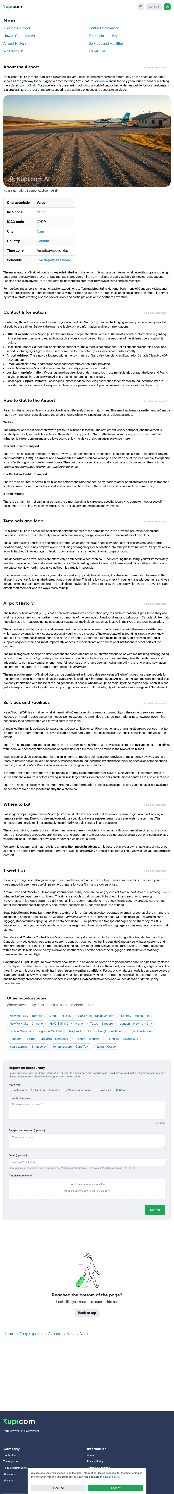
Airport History (14, 43)
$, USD (154, 7)
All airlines (9, 1474)
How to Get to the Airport (22, 36)
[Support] (141, 6)
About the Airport (16, 28)
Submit (155, 1210)
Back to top (87, 1313)
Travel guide (10, 1461)
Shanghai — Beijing (22, 1039)
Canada (102, 81)
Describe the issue (20, 1098)
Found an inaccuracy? (155, 67)
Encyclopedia (31, 1333)
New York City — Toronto (26, 1016)
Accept (116, 1488)
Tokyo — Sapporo (101, 1023)
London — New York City (136, 1023)
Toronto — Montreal (88, 1039)
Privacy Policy (95, 1461)
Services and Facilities (106, 43)
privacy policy (111, 1476)
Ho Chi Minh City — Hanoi (66, 1023)
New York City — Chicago (26, 1023)
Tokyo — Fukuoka (80, 1031)
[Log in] (167, 6)
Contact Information (104, 28)
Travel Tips (97, 51)
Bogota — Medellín (50, 1031)
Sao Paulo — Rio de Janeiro (96, 1016)
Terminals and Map (103, 36)
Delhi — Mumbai (20, 1031)
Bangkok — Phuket (110, 1031)
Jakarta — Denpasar (54, 1039)
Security (92, 1455)
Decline (58, 1488)
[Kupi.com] (12, 7)
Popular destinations (15, 1468)
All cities (8, 1480)
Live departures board (54, 260)
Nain (33, 85)
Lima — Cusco (106, 1046)
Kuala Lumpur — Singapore (28, 1046)
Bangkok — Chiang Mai (123, 1039)
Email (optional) (18, 1155)
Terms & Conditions (98, 1468)
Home (8, 1333)
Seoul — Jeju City (60, 1016)
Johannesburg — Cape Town (71, 1046)
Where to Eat (13, 51)
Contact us (9, 1455)
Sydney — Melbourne (135, 1016)
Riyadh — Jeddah (141, 1031)
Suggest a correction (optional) (27, 1130)
